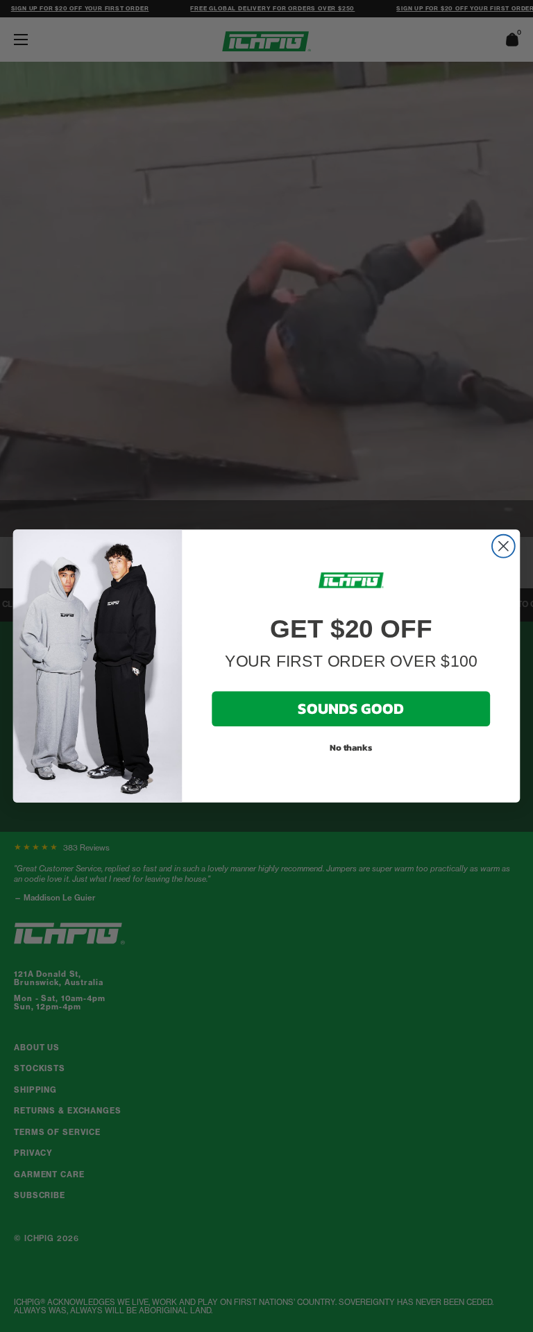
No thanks (351, 747)
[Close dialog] (503, 546)
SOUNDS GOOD (351, 708)
